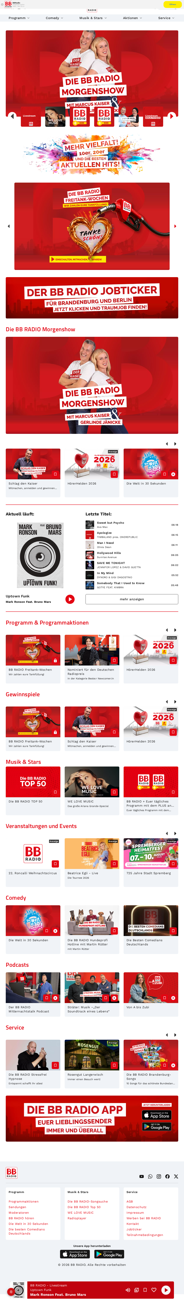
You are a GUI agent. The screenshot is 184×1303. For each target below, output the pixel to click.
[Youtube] (141, 1176)
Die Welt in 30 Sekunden (28, 1224)
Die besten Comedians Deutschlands (27, 1231)
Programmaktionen (24, 1201)
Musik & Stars (91, 18)
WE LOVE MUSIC (81, 1212)
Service (164, 18)
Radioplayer (77, 1218)
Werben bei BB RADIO (143, 1218)
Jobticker (134, 1229)
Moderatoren (19, 1212)
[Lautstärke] (128, 1290)
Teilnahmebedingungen (144, 1235)
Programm (17, 18)
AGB (129, 1201)
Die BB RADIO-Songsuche (88, 1201)
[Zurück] (9, 226)
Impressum (135, 1212)
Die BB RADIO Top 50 (84, 1207)
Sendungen (17, 1207)
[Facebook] (167, 1176)
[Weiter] (175, 226)
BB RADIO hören (21, 1218)
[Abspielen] (166, 1290)
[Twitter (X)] (176, 1176)
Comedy (52, 18)
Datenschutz (136, 1207)
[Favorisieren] (145, 1290)
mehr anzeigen (132, 599)
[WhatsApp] (150, 1176)
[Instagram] (159, 1176)
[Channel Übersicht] (136, 1290)
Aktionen (130, 18)
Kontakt (132, 1224)
